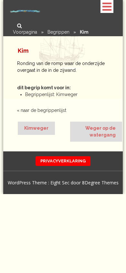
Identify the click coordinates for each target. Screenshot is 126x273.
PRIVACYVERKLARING (63, 160)
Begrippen (58, 32)
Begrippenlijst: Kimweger (51, 94)
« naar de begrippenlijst (41, 110)
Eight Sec (60, 183)
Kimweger (36, 128)
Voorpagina (25, 32)
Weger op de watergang (100, 131)
